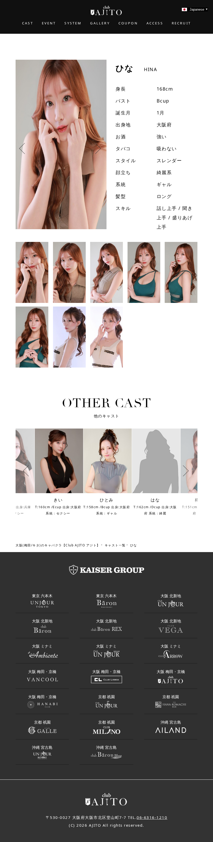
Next (96, 149)
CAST (27, 23)
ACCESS (155, 23)
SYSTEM (73, 23)
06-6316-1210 (152, 817)
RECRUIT (181, 23)
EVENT (49, 23)
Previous (26, 149)
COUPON (128, 23)
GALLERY (100, 23)
